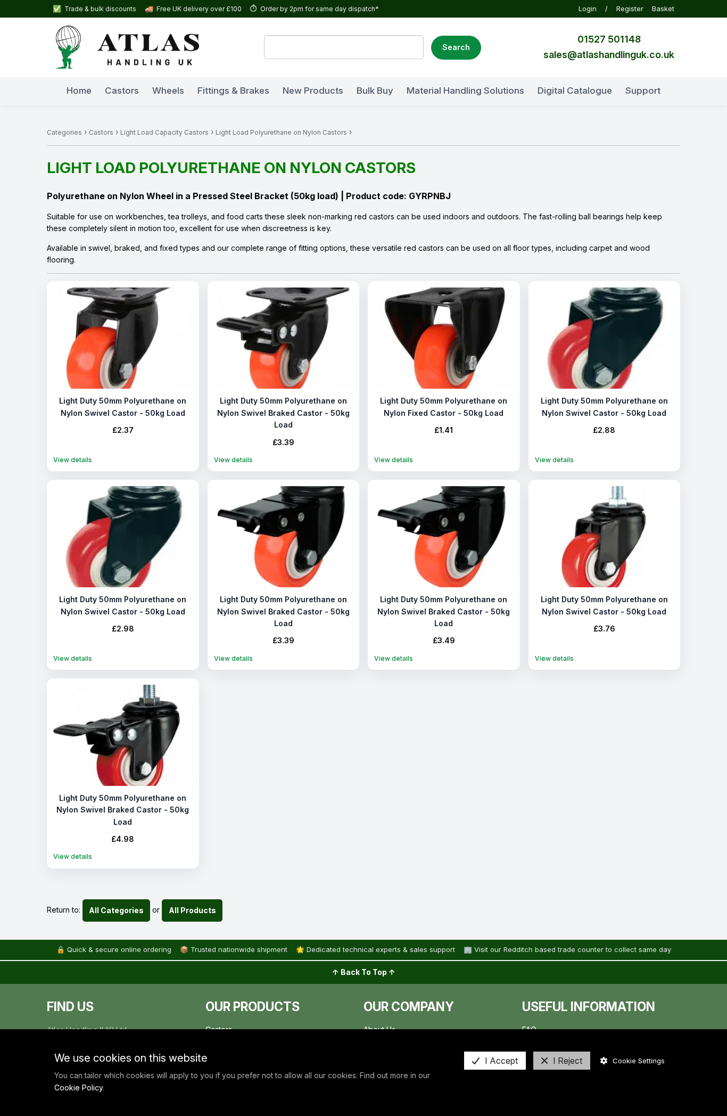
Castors (122, 90)
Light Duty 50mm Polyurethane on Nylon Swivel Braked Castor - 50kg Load (283, 412)
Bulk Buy (375, 90)
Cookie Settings (639, 1060)
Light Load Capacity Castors (164, 132)
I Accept (501, 1060)
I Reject (567, 1060)
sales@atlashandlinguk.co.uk (608, 54)
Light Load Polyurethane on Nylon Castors (281, 132)
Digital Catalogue (575, 90)
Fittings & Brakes (233, 90)
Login (588, 8)
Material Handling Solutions (465, 90)
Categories (64, 132)
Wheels (168, 90)
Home (79, 90)
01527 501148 (609, 39)
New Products (313, 90)
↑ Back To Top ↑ (363, 971)
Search (456, 47)
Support (642, 90)
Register (629, 8)
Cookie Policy (78, 1087)
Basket (663, 8)
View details (72, 460)
